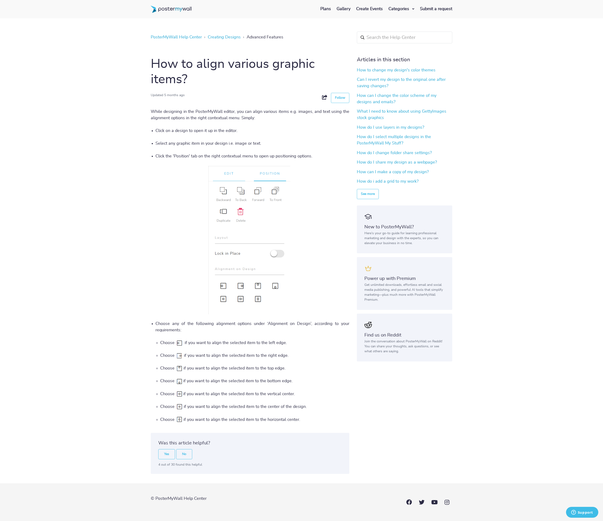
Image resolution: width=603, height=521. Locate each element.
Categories (399, 9)
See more (368, 194)
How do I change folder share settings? (394, 153)
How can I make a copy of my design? (393, 172)
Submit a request (436, 9)
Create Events (369, 9)
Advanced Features (265, 37)
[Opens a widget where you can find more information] (582, 513)
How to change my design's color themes (396, 70)
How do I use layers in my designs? (390, 127)
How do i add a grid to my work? (388, 181)
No (184, 454)
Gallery (343, 9)
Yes (166, 454)
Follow (340, 97)
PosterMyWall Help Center (176, 37)
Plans (325, 9)
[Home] (171, 9)
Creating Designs (224, 37)
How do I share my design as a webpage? (397, 162)
